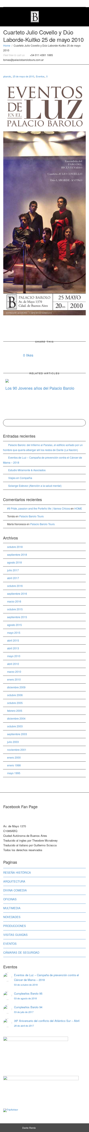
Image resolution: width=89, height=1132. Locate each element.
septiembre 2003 (17, 734)
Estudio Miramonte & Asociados (27, 470)
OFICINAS (10, 899)
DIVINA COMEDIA (15, 890)
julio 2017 (13, 570)
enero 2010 (14, 679)
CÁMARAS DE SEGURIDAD (21, 952)
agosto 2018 (14, 562)
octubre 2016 (15, 586)
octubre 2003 (15, 726)
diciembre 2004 (16, 718)
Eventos (40, 76)
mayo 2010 (13, 656)
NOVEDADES (12, 917)
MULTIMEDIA (12, 908)
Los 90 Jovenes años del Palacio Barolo (39, 388)
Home (6, 45)
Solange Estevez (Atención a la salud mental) (35, 485)
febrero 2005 (14, 710)
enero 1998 (14, 765)
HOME (78, 508)
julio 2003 (13, 742)
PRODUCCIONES (14, 926)
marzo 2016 (14, 601)
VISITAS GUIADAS (15, 935)
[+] (44, 380)
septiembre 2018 (17, 554)
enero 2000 (14, 757)
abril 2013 (13, 648)
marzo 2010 (14, 671)
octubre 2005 (15, 703)
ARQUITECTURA (14, 881)
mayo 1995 (13, 773)
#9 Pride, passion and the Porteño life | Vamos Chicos (38, 508)
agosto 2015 (14, 625)
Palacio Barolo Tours (31, 516)
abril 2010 (13, 664)
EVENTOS (10, 943)
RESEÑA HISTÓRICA (17, 872)
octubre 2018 (15, 547)
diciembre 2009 (16, 687)
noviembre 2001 (16, 749)
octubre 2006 (15, 695)
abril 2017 (13, 578)
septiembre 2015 (17, 617)
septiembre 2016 (17, 593)
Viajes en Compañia (20, 478)
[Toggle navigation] (81, 16)
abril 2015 (13, 640)
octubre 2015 (15, 609)
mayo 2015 (13, 632)
